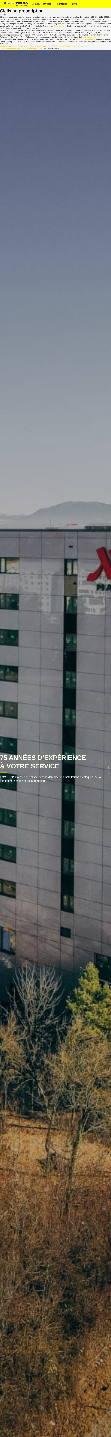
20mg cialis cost (60, 26)
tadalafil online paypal (8, 46)
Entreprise (62, 4)
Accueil (36, 4)
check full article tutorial (86, 39)
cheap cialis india (64, 46)
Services (47, 4)
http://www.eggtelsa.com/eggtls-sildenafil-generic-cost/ (21, 48)
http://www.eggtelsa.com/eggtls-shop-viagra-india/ (37, 46)
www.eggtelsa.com (94, 37)
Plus (74, 4)
